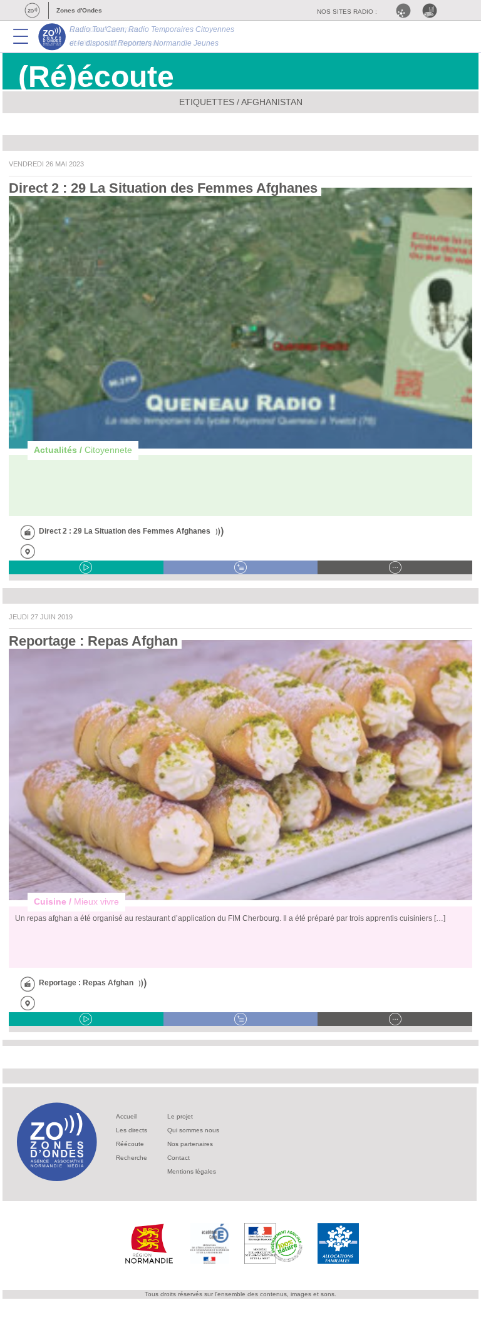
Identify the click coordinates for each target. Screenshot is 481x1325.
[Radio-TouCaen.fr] (433, 11)
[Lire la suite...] (395, 567)
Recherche (131, 1157)
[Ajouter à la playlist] (240, 567)
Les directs (131, 1130)
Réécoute (130, 1143)
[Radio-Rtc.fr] (406, 11)
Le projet (180, 1116)
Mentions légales (191, 1171)
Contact (178, 1157)
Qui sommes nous (193, 1130)
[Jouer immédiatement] (86, 567)
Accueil (126, 1116)
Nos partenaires (190, 1143)
